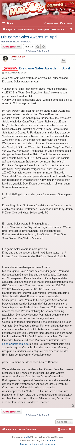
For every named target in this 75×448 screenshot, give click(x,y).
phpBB (27, 437)
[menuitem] (11, 23)
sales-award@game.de (15, 343)
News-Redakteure (22, 41)
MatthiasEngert (18, 57)
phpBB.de (51, 440)
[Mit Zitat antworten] (63, 60)
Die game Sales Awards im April (29, 37)
